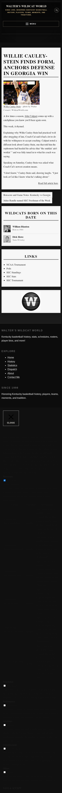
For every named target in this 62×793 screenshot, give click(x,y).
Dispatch (12, 369)
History (11, 361)
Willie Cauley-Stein (12, 106)
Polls (8, 268)
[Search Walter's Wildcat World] (56, 10)
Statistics (12, 365)
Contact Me (14, 377)
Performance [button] (9, 701)
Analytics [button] (7, 721)
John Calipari (31, 116)
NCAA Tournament (16, 264)
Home (11, 357)
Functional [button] (8, 681)
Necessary (11, 480)
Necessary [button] (8, 476)
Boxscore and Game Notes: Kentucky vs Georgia (26, 194)
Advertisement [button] (10, 744)
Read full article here (48, 183)
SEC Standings (13, 272)
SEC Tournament (14, 280)
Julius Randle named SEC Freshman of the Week (26, 200)
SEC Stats (11, 276)
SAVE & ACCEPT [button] (12, 788)
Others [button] (6, 768)
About (11, 373)
